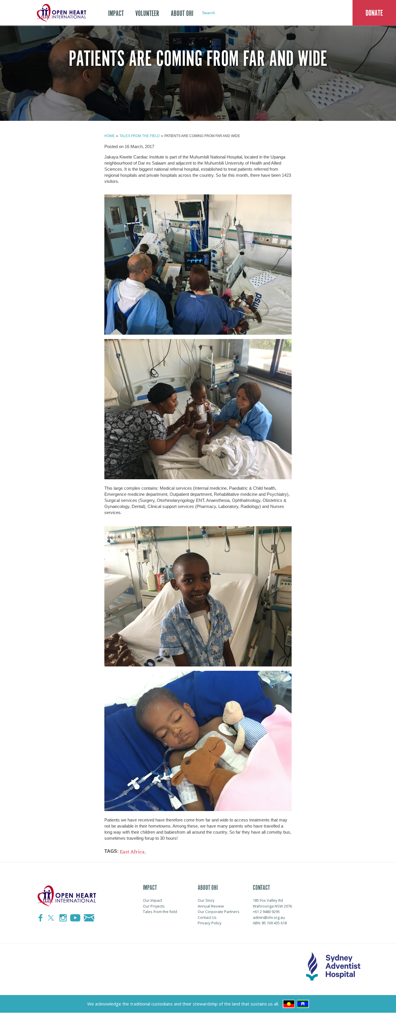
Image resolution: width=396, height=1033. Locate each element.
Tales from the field (139, 136)
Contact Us (207, 917)
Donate (374, 13)
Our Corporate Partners (218, 911)
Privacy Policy (209, 922)
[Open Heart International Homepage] (60, 12)
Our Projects (154, 906)
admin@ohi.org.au (269, 917)
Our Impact (152, 900)
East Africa (132, 852)
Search (208, 12)
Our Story (206, 900)
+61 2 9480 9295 (266, 911)
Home (109, 136)
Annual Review (211, 906)
